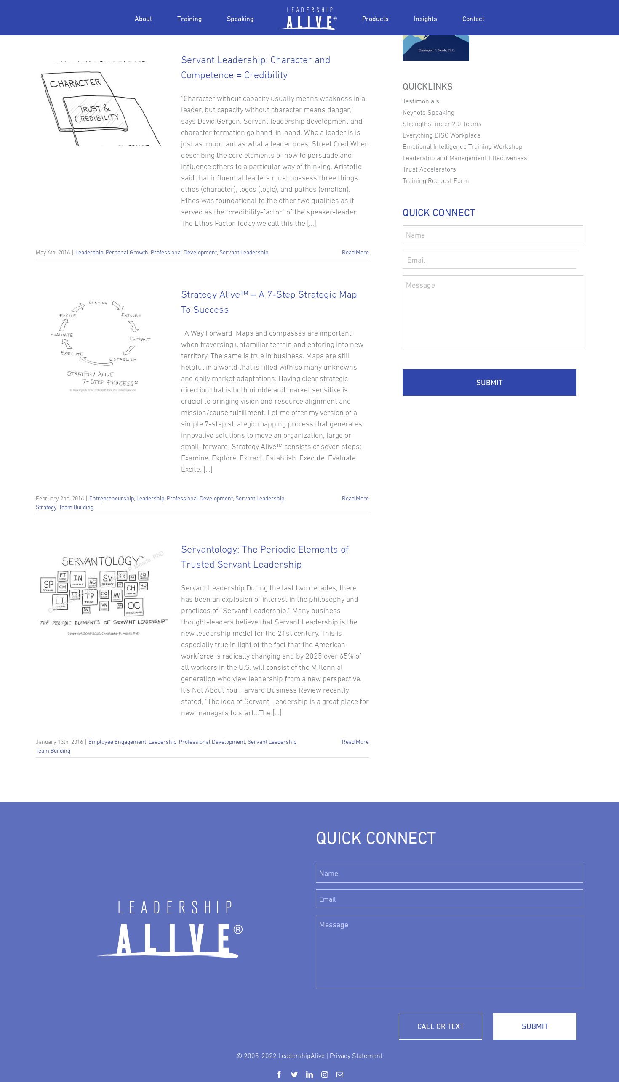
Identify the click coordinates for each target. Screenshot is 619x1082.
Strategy (46, 507)
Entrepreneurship (111, 498)
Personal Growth (127, 252)
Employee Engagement (117, 741)
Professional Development (184, 252)
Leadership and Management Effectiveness (465, 157)
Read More (355, 252)
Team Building (76, 507)
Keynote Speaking (428, 112)
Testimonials (421, 101)
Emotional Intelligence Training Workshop (463, 146)
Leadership (89, 252)
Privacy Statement (356, 1055)
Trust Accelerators (429, 169)
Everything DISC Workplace (441, 135)
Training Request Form (436, 180)
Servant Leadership (243, 252)
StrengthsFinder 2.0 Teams (442, 123)
